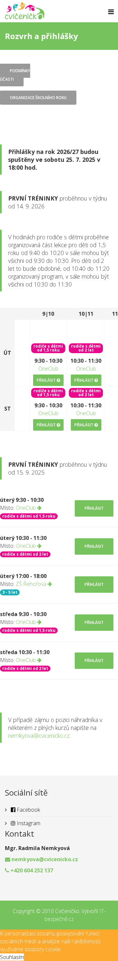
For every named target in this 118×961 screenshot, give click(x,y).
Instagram (27, 823)
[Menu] (111, 12)
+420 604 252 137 (31, 870)
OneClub (48, 368)
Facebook (27, 809)
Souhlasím (12, 957)
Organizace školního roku (38, 97)
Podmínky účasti (15, 75)
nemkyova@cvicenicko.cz (38, 735)
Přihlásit (47, 380)
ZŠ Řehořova (32, 583)
